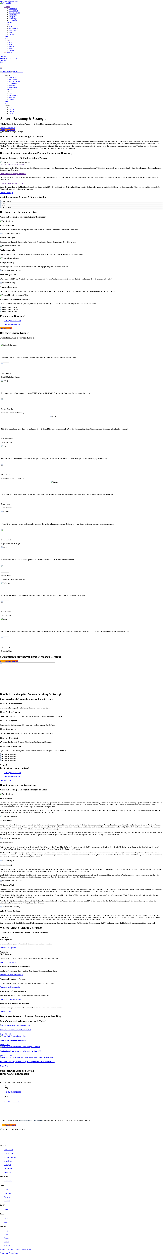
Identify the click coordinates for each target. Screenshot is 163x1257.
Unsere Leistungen (6, 193)
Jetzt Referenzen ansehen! (9, 661)
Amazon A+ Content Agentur (10, 999)
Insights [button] (7, 105)
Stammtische (13, 28)
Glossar (11, 50)
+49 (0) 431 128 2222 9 (8, 58)
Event (11, 27)
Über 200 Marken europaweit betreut (13, 174)
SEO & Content (14, 13)
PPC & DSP (13, 11)
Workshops (13, 19)
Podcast (11, 32)
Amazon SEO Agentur (8, 962)
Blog (10, 42)
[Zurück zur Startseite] (5, 3)
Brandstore (13, 15)
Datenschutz (13, 1253)
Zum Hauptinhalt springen (9, 1)
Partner (11, 46)
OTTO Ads (13, 21)
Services (7, 7)
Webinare (12, 30)
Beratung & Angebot (7, 130)
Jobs (1, 62)
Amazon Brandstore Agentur (10, 987)
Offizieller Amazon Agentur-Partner (12, 164)
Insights (7, 40)
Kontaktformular (6, 328)
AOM (6, 25)
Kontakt (3, 56)
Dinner (11, 34)
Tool (6, 36)
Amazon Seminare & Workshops (11, 975)
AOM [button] (6, 91)
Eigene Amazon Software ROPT (11, 183)
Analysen (12, 17)
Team (6, 38)
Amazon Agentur (6, 1012)
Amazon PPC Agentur (8, 948)
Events (11, 44)
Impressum (4, 1253)
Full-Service (13, 9)
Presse (11, 48)
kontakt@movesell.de (12, 324)
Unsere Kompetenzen (7, 128)
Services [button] (7, 75)
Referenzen (8, 23)
